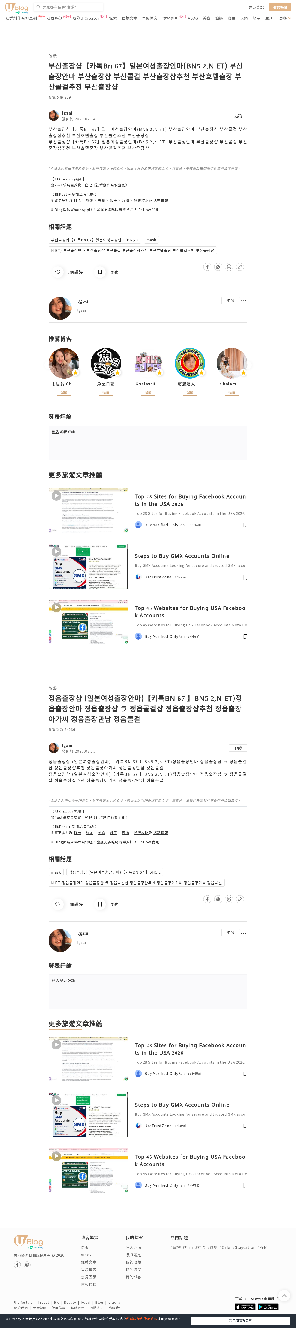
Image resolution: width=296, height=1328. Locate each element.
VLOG (193, 18)
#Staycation (244, 1247)
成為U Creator (86, 18)
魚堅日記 (106, 383)
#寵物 (175, 1247)
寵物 (125, 200)
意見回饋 (89, 1277)
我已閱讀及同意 (240, 1320)
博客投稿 (89, 1284)
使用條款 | (61, 1308)
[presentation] (48, 365)
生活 (269, 18)
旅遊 (219, 18)
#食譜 (212, 1247)
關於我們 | (23, 1308)
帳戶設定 (133, 1254)
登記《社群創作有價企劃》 (107, 185)
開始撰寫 (280, 7)
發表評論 (63, 431)
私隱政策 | (80, 1308)
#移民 (262, 1247)
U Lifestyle (26, 1302)
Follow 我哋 (148, 209)
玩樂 (244, 18)
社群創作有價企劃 (21, 18)
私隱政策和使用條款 (141, 1318)
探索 (113, 18)
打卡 (77, 200)
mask (151, 239)
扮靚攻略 (141, 200)
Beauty (72, 1302)
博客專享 (170, 18)
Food (88, 1302)
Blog (101, 1302)
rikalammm (231, 383)
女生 (232, 18)
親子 (257, 18)
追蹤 (238, 115)
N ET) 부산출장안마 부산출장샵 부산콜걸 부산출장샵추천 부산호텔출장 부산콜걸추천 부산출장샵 (132, 250)
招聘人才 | (99, 1308)
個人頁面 (133, 1247)
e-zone (115, 1302)
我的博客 (133, 1277)
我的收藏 (133, 1262)
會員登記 (256, 7)
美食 (207, 18)
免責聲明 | (42, 1308)
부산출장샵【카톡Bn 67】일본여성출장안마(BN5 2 (95, 239)
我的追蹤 (133, 1269)
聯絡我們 (116, 1308)
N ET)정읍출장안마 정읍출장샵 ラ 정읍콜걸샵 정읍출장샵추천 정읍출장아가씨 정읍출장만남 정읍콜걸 (136, 882)
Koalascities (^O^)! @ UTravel (148, 383)
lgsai (67, 113)
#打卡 (200, 1247)
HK (59, 1302)
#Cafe (224, 1247)
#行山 (188, 1247)
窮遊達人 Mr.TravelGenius (190, 383)
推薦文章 (129, 18)
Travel (46, 1302)
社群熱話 (55, 18)
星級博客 (150, 18)
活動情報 (160, 200)
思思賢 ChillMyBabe (64, 383)
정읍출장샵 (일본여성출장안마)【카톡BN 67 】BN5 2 (115, 872)
